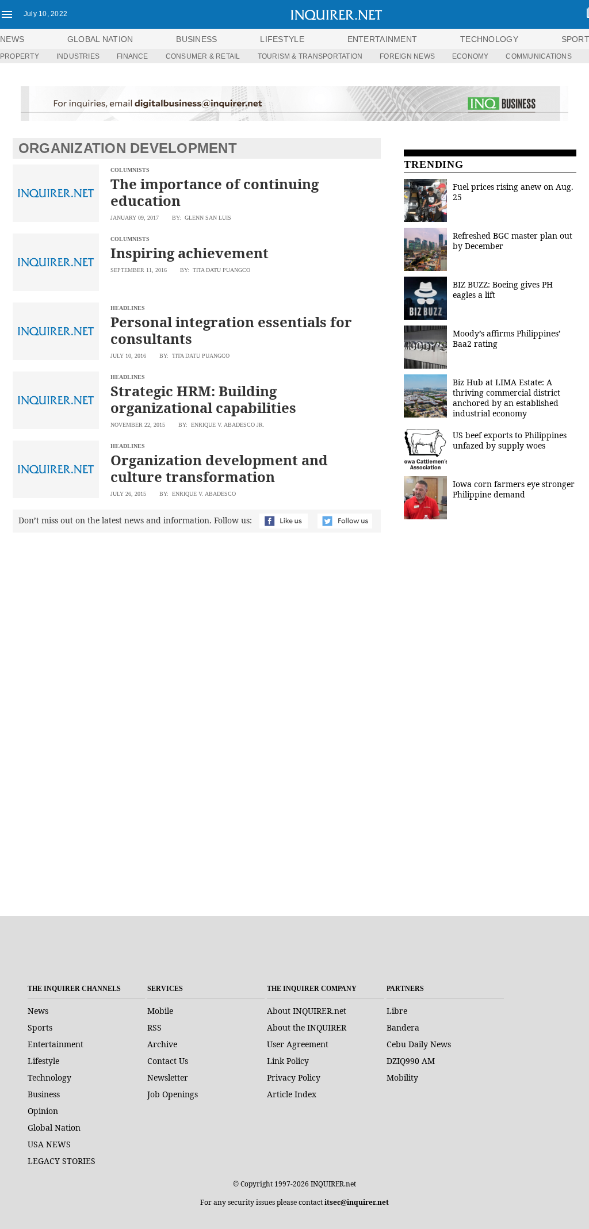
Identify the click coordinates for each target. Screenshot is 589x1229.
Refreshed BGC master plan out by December (512, 240)
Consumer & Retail (203, 56)
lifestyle (282, 39)
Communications (538, 56)
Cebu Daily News (419, 1044)
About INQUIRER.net (306, 1010)
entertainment (382, 39)
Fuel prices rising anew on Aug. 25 (513, 191)
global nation (100, 39)
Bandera (403, 1027)
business (196, 39)
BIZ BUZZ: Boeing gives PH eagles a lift (503, 289)
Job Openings (172, 1094)
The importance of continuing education (214, 192)
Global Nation (54, 1127)
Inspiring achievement (189, 252)
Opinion (43, 1110)
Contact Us (167, 1060)
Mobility (402, 1077)
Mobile (160, 1010)
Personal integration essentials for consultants (231, 330)
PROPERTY (19, 56)
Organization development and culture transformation (219, 468)
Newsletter (167, 1077)
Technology (49, 1077)
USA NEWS (49, 1144)
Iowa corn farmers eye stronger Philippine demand (514, 489)
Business (44, 1094)
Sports (40, 1027)
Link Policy (288, 1060)
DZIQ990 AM (411, 1060)
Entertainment (55, 1044)
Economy (470, 56)
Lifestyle (43, 1060)
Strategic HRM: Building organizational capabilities (203, 399)
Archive (162, 1044)
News (12, 39)
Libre (397, 1010)
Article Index (291, 1094)
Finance (132, 56)
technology (489, 39)
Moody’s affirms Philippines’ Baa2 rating (507, 338)
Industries (78, 56)
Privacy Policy (293, 1077)
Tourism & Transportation (310, 56)
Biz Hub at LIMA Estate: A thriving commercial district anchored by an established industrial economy (506, 398)
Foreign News (407, 56)
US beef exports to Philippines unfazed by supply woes (510, 440)
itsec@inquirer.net (356, 1202)
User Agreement (297, 1044)
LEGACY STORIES (61, 1160)
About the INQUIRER (306, 1027)
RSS (154, 1027)
